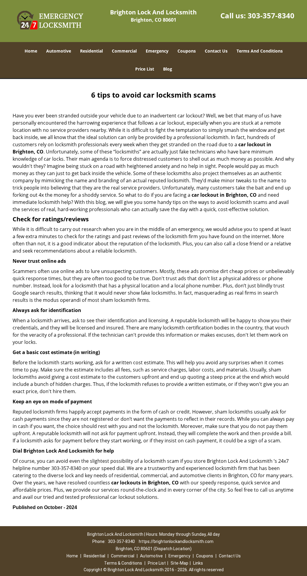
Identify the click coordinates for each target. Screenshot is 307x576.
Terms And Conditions (260, 51)
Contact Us (216, 51)
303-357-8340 (271, 15)
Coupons (186, 51)
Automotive (58, 51)
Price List (144, 69)
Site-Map (179, 563)
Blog (167, 69)
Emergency (157, 51)
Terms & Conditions (123, 563)
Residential (91, 51)
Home (31, 51)
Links (198, 563)
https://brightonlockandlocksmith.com (176, 541)
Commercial (124, 51)
